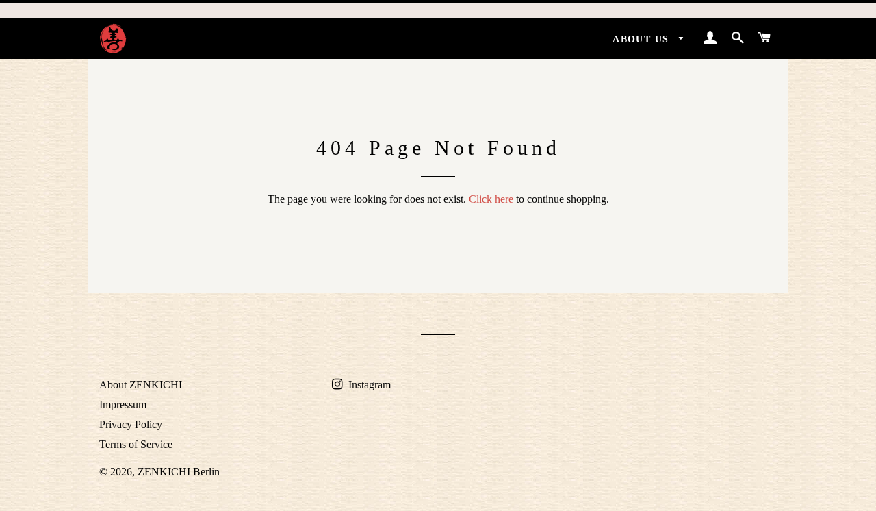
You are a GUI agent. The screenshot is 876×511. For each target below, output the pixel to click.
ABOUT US (643, 39)
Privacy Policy (130, 424)
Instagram (368, 384)
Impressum (122, 404)
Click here (491, 199)
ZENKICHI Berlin (179, 471)
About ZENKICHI (140, 384)
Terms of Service (135, 444)
